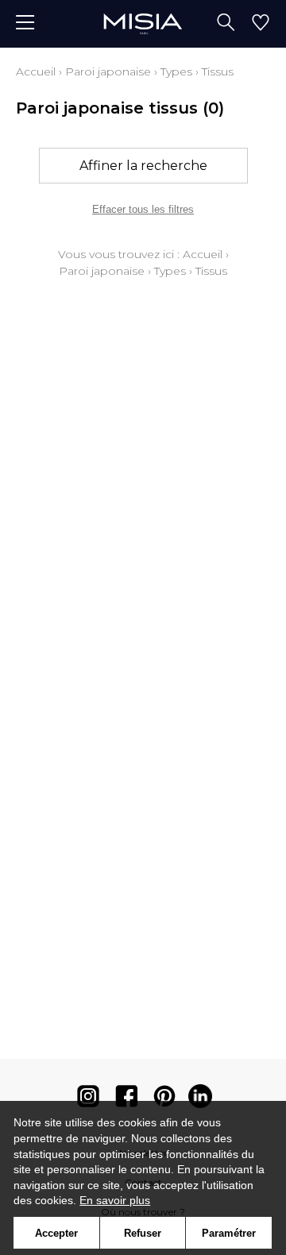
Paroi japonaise (108, 71)
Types (176, 71)
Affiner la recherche (143, 165)
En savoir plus (114, 1200)
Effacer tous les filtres (143, 209)
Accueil (36, 71)
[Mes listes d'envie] (260, 24)
